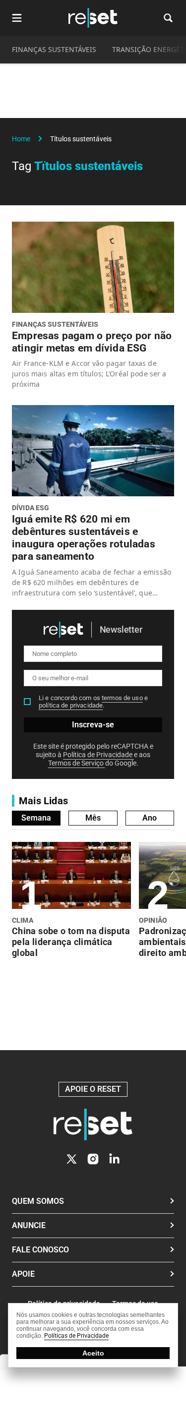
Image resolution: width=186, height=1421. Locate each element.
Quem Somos (38, 1201)
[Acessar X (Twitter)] (71, 1159)
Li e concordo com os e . (93, 702)
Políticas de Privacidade (76, 1335)
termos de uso (122, 698)
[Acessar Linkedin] (114, 1159)
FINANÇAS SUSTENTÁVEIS (54, 49)
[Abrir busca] (168, 18)
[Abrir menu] (17, 18)
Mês (93, 818)
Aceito (93, 1353)
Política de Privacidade (98, 755)
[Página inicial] (93, 1124)
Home (21, 139)
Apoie (23, 1274)
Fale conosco (40, 1249)
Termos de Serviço (76, 763)
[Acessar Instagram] (93, 1159)
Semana (36, 818)
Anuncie (29, 1225)
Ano (149, 818)
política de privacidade (71, 705)
